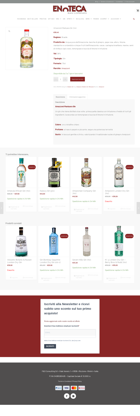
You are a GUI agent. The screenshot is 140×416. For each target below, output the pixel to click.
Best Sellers (32, 19)
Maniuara (91, 86)
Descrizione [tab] (60, 97)
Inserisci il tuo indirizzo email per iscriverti (61, 326)
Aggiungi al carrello (77, 79)
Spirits (69, 19)
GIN (64, 19)
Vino (57, 19)
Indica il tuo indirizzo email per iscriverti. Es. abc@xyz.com (62, 340)
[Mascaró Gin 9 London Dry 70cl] (1, 208)
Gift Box (51, 19)
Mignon (96, 19)
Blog (96, 1)
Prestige (43, 19)
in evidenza (21, 19)
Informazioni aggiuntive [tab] (77, 97)
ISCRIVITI (50, 346)
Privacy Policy (77, 381)
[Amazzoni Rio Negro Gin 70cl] (138, 208)
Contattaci (119, 1)
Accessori (115, 19)
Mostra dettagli (28, 206)
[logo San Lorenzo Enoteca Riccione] (70, 9)
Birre (88, 19)
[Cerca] (134, 19)
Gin (72, 86)
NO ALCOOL (80, 19)
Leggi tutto (112, 208)
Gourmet (103, 19)
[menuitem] (97, 1)
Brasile (69, 86)
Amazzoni (66, 68)
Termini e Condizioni (107, 1)
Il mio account (130, 1)
